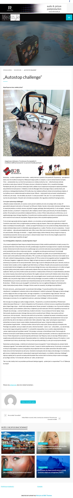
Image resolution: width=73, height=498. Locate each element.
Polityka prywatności (7, 486)
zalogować (13, 385)
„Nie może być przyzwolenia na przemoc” (17, 472)
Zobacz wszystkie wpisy (28, 402)
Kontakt (39, 486)
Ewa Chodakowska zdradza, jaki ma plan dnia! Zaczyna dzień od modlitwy (52, 447)
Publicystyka (7, 445)
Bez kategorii (17, 70)
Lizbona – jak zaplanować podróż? (15, 448)
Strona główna (7, 70)
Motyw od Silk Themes (44, 495)
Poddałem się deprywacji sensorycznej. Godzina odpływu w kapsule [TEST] (52, 471)
